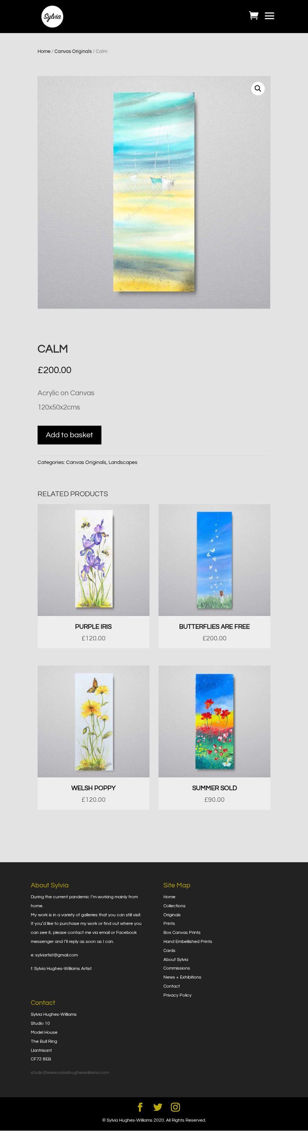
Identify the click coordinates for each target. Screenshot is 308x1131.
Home (44, 51)
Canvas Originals (73, 51)
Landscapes (123, 462)
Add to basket (69, 435)
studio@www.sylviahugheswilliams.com (70, 1072)
